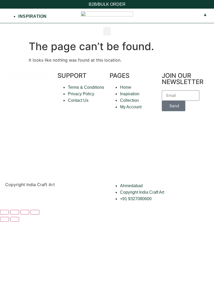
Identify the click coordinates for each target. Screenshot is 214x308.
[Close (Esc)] (35, 212)
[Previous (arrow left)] (4, 219)
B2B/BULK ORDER (107, 4)
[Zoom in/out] (4, 212)
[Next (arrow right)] (14, 219)
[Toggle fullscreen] (14, 212)
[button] (107, 31)
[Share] (24, 212)
